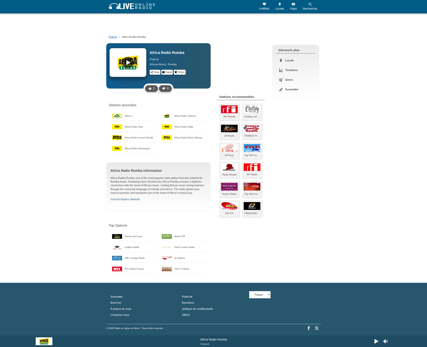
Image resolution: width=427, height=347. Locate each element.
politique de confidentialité (197, 308)
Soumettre (116, 296)
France (113, 37)
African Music (158, 64)
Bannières (188, 302)
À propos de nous (120, 308)
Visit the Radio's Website (125, 199)
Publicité (187, 296)
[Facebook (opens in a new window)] (309, 328)
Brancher (115, 302)
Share (156, 72)
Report (169, 72)
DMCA (186, 314)
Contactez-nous (119, 314)
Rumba (172, 64)
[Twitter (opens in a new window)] (317, 328)
